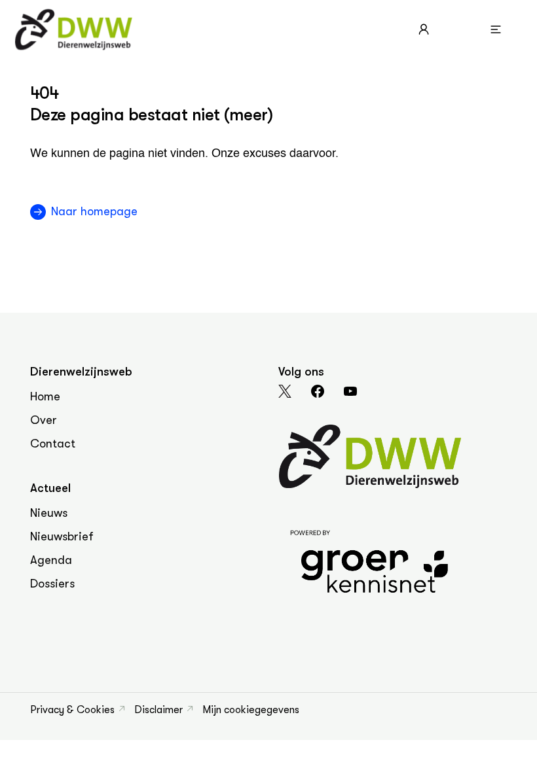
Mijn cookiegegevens (250, 710)
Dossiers (52, 583)
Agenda (51, 560)
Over (43, 420)
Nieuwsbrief (62, 536)
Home (45, 396)
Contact (52, 443)
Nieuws (48, 512)
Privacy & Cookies (72, 710)
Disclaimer (158, 710)
